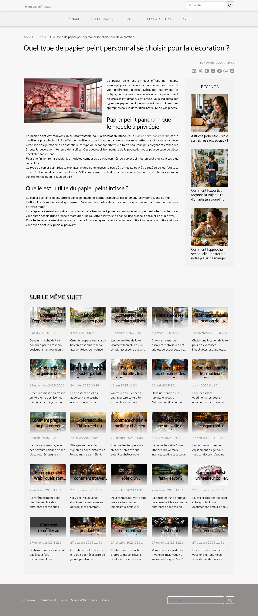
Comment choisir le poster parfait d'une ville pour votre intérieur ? (89, 377)
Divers (187, 19)
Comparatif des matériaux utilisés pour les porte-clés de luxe (130, 324)
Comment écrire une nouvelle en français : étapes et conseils (170, 429)
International (102, 19)
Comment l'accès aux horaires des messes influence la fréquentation (170, 377)
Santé (129, 19)
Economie (73, 19)
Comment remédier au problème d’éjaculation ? (48, 534)
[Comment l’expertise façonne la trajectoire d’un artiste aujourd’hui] (209, 167)
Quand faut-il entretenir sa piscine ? (129, 531)
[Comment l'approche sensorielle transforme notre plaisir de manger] (209, 226)
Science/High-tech (157, 19)
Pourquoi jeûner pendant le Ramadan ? (89, 531)
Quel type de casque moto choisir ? (211, 426)
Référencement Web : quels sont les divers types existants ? (48, 481)
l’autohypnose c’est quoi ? (170, 528)
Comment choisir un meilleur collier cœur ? (211, 478)
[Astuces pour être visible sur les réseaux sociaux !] (209, 113)
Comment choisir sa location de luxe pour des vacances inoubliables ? (211, 324)
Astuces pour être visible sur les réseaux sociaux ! (209, 138)
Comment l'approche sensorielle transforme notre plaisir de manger (208, 254)
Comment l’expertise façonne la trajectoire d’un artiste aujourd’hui (208, 195)
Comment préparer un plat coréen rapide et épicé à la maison (49, 429)
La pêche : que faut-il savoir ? (171, 475)
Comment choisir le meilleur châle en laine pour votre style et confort (130, 429)
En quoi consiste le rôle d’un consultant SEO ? (130, 478)
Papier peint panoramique (152, 136)
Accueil (28, 37)
